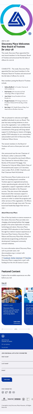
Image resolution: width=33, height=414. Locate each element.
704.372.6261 (5, 347)
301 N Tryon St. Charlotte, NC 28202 (7, 340)
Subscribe (7, 379)
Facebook (7, 258)
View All (4, 283)
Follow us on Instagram (10, 392)
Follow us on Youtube (13, 392)
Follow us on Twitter (6, 392)
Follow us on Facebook (3, 392)
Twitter (13, 258)
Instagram (19, 258)
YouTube (28, 258)
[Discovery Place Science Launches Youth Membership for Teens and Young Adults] (12, 306)
